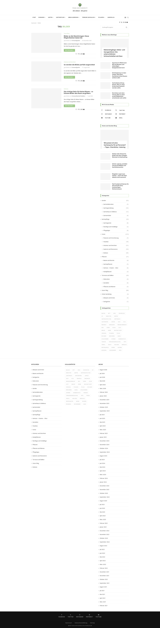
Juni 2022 (102, 553)
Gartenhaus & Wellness (115, 211)
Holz (124, 321)
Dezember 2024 (104, 441)
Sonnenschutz (122, 339)
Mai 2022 (102, 557)
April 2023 (103, 516)
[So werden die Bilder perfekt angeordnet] (46, 71)
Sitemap (92, 623)
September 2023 (105, 497)
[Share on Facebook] (78, 54)
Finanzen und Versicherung (115, 238)
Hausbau (115, 241)
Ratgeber (104, 336)
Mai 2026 (102, 381)
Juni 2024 (102, 463)
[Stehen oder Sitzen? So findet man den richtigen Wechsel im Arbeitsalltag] (105, 156)
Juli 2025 (102, 414)
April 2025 (103, 426)
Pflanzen (101, 17)
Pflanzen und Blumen (115, 286)
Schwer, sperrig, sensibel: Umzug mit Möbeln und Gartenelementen (119, 165)
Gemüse (113, 321)
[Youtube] (127, 22)
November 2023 (104, 489)
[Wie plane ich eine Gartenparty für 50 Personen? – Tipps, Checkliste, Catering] (114, 139)
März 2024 (103, 474)
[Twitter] (121, 22)
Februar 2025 (104, 433)
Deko (114, 313)
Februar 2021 (104, 605)
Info (103, 327)
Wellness (116, 344)
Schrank (113, 339)
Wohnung (104, 350)
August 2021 (103, 587)
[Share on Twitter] (80, 54)
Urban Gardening (73, 17)
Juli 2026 (102, 373)
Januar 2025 (103, 437)
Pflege (118, 333)
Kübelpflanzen (115, 271)
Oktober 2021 (104, 579)
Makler (103, 330)
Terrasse (104, 341)
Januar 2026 (103, 396)
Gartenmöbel (115, 215)
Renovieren (112, 336)
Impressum (68, 623)
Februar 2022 (104, 568)
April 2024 (103, 471)
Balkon (103, 313)
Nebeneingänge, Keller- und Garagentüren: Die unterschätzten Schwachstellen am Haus (114, 53)
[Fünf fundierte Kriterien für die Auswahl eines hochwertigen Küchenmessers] (105, 186)
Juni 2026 (102, 377)
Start (34, 17)
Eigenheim (41, 17)
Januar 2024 (103, 482)
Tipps (125, 341)
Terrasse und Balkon (88, 17)
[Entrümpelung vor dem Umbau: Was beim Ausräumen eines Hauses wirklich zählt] (105, 75)
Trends (103, 344)
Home (115, 234)
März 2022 (103, 564)
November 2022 (104, 534)
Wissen (113, 347)
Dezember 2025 (104, 399)
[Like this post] (76, 54)
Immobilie (104, 324)
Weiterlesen (69, 50)
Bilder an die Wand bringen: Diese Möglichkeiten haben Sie (76, 37)
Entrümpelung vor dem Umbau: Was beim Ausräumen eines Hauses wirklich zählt (119, 75)
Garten (50, 17)
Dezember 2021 (104, 572)
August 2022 (103, 545)
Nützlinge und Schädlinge (115, 226)
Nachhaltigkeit (118, 330)
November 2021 (104, 575)
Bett (109, 313)
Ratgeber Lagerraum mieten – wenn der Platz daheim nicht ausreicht (119, 175)
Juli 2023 (102, 504)
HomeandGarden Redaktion (78, 96)
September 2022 (105, 542)
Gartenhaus (117, 319)
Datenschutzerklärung (81, 623)
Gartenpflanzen (115, 264)
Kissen (108, 327)
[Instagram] (123, 22)
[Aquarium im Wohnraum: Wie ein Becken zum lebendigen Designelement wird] (105, 65)
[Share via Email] (83, 54)
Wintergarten (105, 347)
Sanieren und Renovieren (115, 249)
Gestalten (115, 283)
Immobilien (112, 324)
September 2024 (105, 452)
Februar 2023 (104, 523)
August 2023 (103, 501)
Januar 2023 (103, 527)
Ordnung (104, 333)
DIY (102, 316)
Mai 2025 (102, 422)
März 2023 (103, 519)
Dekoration (115, 279)
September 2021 (105, 583)
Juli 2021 (102, 590)
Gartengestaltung (115, 208)
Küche (114, 327)
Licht (119, 327)
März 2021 (103, 602)
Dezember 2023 (104, 486)
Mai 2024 (102, 467)
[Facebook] (119, 22)
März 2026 (103, 388)
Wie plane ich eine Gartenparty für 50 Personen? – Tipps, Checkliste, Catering (115, 145)
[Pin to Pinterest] (81, 54)
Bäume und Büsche (115, 260)
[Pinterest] (125, 22)
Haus (119, 321)
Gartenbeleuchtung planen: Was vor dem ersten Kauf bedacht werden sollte (118, 85)
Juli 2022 (102, 549)
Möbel (109, 330)
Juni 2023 (102, 508)
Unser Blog (111, 17)
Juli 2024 (102, 459)
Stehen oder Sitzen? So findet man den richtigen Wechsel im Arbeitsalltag (119, 155)
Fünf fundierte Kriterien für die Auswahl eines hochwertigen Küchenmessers (120, 186)
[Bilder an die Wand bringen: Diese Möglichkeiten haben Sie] (46, 43)
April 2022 (103, 560)
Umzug (109, 344)
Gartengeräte (115, 223)
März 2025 (103, 429)
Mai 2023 (102, 512)
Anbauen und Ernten (115, 298)
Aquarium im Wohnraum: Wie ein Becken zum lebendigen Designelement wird (119, 65)
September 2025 (105, 411)
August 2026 (103, 369)
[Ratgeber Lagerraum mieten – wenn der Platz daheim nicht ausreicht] (105, 176)
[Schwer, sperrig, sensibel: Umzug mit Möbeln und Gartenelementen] (105, 166)
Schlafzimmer (105, 339)
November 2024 (104, 444)
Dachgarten (115, 301)
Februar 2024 (104, 478)
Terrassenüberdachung (115, 341)
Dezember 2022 (104, 530)
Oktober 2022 (104, 538)
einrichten (108, 316)
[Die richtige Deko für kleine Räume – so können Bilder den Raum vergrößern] (46, 98)
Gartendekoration (115, 204)
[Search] (128, 17)
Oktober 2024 (104, 448)
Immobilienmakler (122, 324)
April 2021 (103, 598)
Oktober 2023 (104, 493)
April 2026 (103, 384)
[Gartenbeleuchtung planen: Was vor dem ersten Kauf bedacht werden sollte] (105, 85)
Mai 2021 (102, 594)
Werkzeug (124, 344)
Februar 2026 (104, 392)
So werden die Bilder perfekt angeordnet (79, 65)
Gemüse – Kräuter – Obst (115, 268)
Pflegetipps (115, 230)
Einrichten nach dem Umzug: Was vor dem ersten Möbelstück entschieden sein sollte (119, 95)
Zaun (120, 350)
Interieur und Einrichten (115, 245)
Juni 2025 (102, 418)
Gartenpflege (60, 17)
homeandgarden (76, 40)
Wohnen (115, 253)
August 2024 (103, 456)
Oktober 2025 (104, 407)
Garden (115, 200)
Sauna (119, 336)
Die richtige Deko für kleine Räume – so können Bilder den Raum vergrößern (78, 92)
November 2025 (104, 403)
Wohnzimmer (112, 350)
